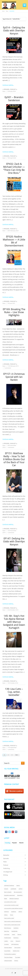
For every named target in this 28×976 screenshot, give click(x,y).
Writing (5, 875)
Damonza (6, 911)
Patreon (19, 934)
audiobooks (13, 888)
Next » (16, 755)
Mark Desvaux (7, 928)
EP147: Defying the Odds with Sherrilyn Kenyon (14, 541)
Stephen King (16, 950)
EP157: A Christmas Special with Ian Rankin (14, 377)
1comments (7, 368)
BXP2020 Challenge (14, 898)
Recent (21, 843)
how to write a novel (9, 918)
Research (18, 941)
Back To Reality (7, 892)
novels (13, 934)
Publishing (6, 868)
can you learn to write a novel (11, 905)
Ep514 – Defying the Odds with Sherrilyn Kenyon (14, 30)
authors (20, 888)
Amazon (6, 888)
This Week (17, 957)
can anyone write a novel (10, 901)
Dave (4, 91)
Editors (6, 915)
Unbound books (8, 960)
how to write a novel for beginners (12, 921)
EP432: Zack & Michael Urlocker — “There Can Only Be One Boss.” (14, 168)
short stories (17, 947)
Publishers (16, 937)
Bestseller (6, 855)
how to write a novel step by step (12, 924)
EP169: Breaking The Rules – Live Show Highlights (14, 312)
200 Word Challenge (9, 885)
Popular (14, 843)
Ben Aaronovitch (18, 892)
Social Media (7, 950)
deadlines (13, 911)
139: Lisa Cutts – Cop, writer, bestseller (14, 692)
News (5, 862)
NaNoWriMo (14, 931)
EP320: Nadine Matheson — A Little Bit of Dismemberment (14, 241)
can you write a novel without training (13, 908)
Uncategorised (7, 872)
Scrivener (6, 944)
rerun (11, 941)
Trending (7, 843)
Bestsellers (20, 895)
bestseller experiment (9, 895)
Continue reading (8, 85)
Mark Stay (6, 931)
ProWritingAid (7, 937)
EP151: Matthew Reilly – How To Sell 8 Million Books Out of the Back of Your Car (14, 459)
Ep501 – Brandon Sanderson (14, 99)
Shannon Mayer (8, 947)
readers (6, 941)
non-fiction (6, 934)
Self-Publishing (15, 944)
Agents (18, 885)
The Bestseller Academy (10, 954)
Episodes (7, 89)
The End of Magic (8, 957)
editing (20, 911)
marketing (15, 928)
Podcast (13, 89)
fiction (11, 915)
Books (5, 898)
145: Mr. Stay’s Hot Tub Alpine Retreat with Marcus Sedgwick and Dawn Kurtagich (14, 621)
